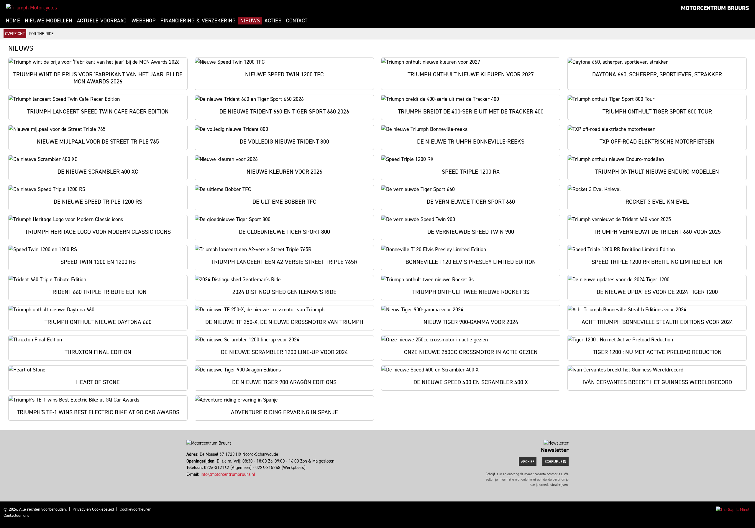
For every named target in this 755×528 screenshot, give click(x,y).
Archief (527, 461)
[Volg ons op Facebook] (187, 481)
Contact (297, 20)
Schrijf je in (555, 461)
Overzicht (15, 34)
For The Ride (41, 34)
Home (13, 20)
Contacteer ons (16, 515)
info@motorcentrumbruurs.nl (228, 474)
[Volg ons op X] (190, 481)
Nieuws (250, 20)
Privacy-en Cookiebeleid (93, 509)
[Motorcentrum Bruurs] (31, 8)
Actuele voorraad (102, 20)
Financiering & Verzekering (198, 20)
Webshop (144, 20)
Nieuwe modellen (48, 20)
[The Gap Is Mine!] (732, 509)
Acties (273, 20)
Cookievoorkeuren (135, 509)
